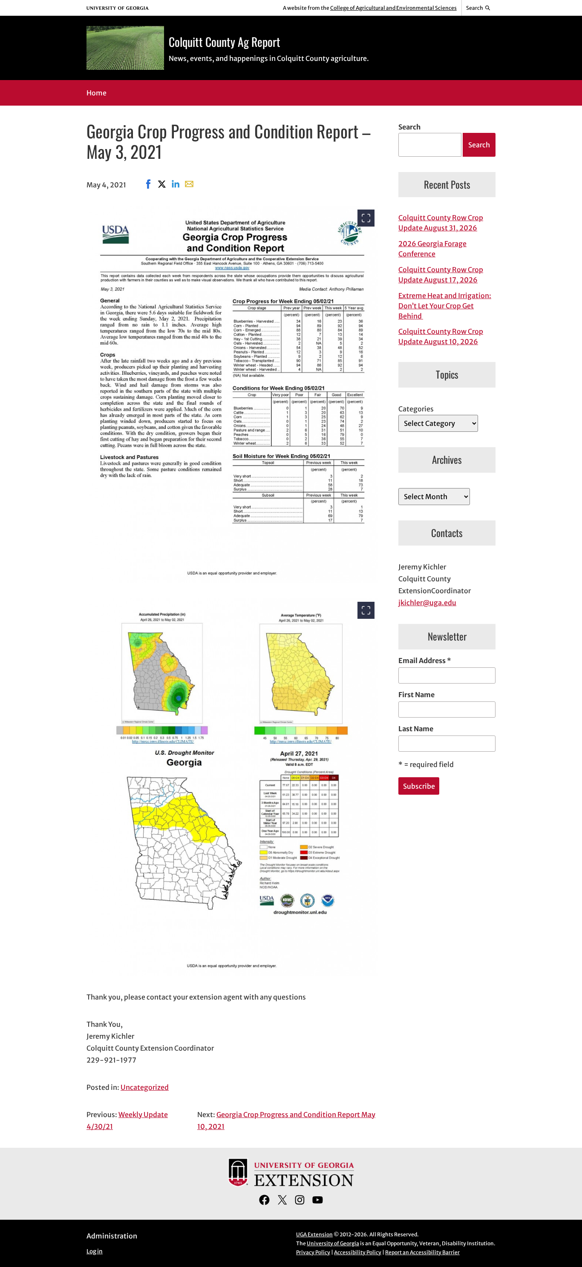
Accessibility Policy (357, 1252)
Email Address (424, 660)
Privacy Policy (313, 1252)
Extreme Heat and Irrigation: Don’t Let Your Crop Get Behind (444, 305)
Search (409, 127)
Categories (416, 409)
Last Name (415, 728)
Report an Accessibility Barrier (422, 1252)
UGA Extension (314, 1234)
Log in (94, 1251)
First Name (416, 694)
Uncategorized (145, 1087)
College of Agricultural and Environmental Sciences (393, 8)
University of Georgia (333, 1243)
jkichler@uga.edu (427, 602)
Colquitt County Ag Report (224, 41)
